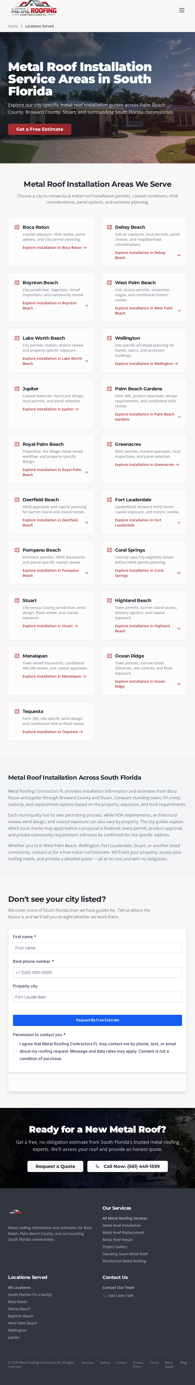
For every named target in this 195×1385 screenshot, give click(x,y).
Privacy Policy (138, 1365)
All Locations (19, 1287)
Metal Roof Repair (118, 1239)
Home (13, 26)
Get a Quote (169, 1365)
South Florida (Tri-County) (30, 1294)
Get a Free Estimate (39, 129)
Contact (121, 1363)
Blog (184, 1363)
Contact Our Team (118, 1287)
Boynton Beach (21, 1315)
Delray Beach (19, 1308)
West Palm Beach (22, 1323)
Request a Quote (55, 1166)
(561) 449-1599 (121, 1295)
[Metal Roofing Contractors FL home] (34, 10)
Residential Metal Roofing (124, 1261)
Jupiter (14, 1337)
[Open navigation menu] (182, 10)
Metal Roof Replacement (123, 1232)
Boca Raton (17, 1301)
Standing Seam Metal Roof (125, 1253)
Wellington (17, 1330)
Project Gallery (115, 1246)
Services (88, 1363)
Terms (154, 1363)
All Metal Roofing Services (125, 1218)
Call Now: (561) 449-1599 (132, 1166)
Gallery (105, 1363)
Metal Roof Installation (122, 1225)
